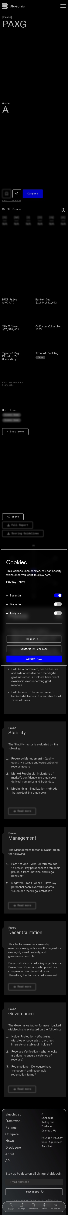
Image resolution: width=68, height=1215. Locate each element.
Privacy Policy (15, 582)
